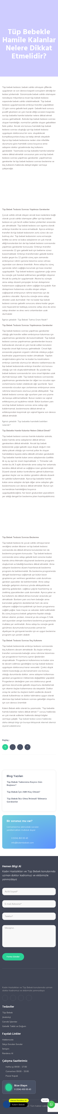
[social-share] (5, 747)
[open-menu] (55, 5)
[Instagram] (21, 998)
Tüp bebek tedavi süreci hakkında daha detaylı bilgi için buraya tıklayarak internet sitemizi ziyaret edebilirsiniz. (29, 722)
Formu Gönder (13, 956)
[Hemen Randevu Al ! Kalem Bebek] (6, 1104)
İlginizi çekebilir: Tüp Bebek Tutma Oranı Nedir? (24, 319)
